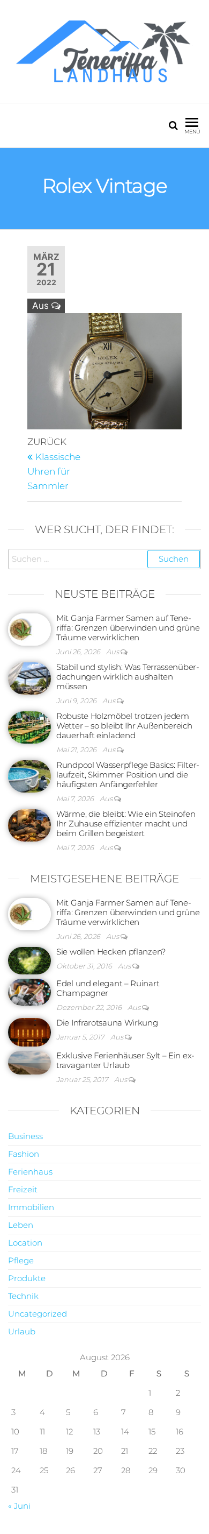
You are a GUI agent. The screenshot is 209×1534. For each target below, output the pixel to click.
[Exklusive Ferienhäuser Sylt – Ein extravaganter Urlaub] (29, 1062)
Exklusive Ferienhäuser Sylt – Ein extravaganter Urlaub (125, 1060)
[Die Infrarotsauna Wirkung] (29, 1031)
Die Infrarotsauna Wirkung (107, 1022)
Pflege (21, 1260)
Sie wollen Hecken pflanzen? (111, 951)
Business (25, 1136)
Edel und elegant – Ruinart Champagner (107, 988)
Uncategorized (37, 1314)
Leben (20, 1225)
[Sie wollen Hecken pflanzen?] (29, 960)
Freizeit (23, 1189)
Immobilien (31, 1207)
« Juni (19, 1506)
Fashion (23, 1154)
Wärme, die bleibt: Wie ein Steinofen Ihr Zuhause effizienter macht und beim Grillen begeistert (125, 823)
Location (25, 1243)
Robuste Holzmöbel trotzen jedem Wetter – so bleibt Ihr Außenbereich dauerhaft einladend (124, 725)
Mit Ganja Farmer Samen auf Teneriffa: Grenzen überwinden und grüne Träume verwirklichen (128, 627)
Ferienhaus (30, 1172)
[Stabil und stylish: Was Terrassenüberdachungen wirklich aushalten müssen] (29, 678)
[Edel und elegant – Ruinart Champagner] (29, 991)
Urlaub (21, 1331)
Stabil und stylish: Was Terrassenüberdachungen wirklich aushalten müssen (127, 676)
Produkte (27, 1278)
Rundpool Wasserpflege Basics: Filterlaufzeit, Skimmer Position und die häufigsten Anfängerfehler (127, 774)
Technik (23, 1296)
